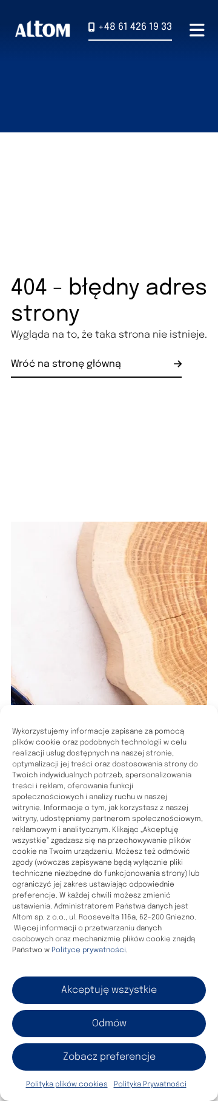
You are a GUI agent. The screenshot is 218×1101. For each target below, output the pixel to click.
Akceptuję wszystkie (109, 990)
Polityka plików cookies (67, 1084)
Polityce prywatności (88, 950)
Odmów (109, 1023)
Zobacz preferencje (109, 1057)
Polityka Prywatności (150, 1084)
